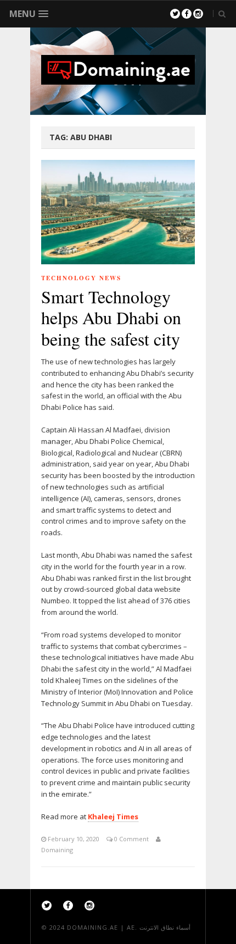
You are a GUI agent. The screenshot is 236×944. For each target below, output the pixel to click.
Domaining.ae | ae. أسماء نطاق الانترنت (128, 927)
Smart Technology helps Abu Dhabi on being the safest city (111, 318)
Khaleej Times (113, 816)
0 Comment (131, 839)
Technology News (81, 278)
